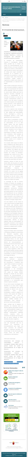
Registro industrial (12, 377)
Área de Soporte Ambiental (15, 394)
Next (24, 367)
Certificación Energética (14, 382)
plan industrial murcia (8, 361)
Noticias (6, 17)
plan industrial (20, 361)
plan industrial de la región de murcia (11, 363)
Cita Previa (11, 405)
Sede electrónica (12, 399)
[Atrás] (3, 30)
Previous (22, 367)
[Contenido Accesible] (25, 1)
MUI (3, 17)
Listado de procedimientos (15, 388)
